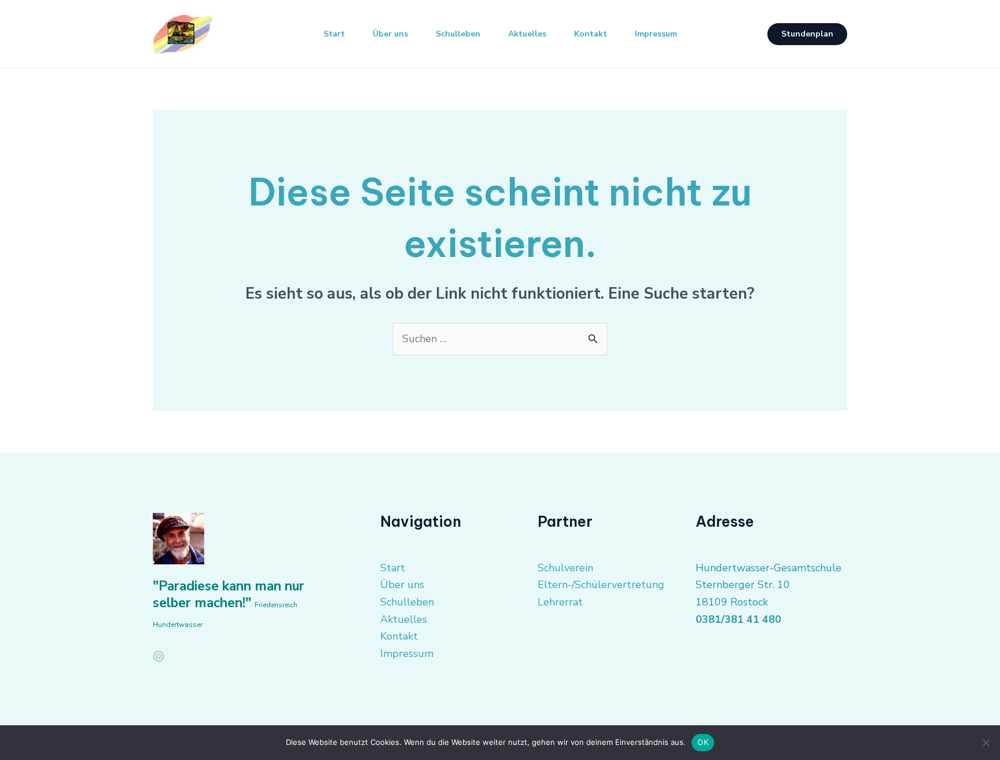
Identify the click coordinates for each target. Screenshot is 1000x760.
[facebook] (158, 656)
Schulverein (565, 568)
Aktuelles (527, 33)
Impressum (656, 33)
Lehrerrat (560, 602)
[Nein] (985, 742)
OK (702, 742)
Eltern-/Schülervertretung (601, 585)
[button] (807, 34)
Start (334, 33)
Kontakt (590, 33)
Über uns (390, 33)
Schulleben (458, 33)
